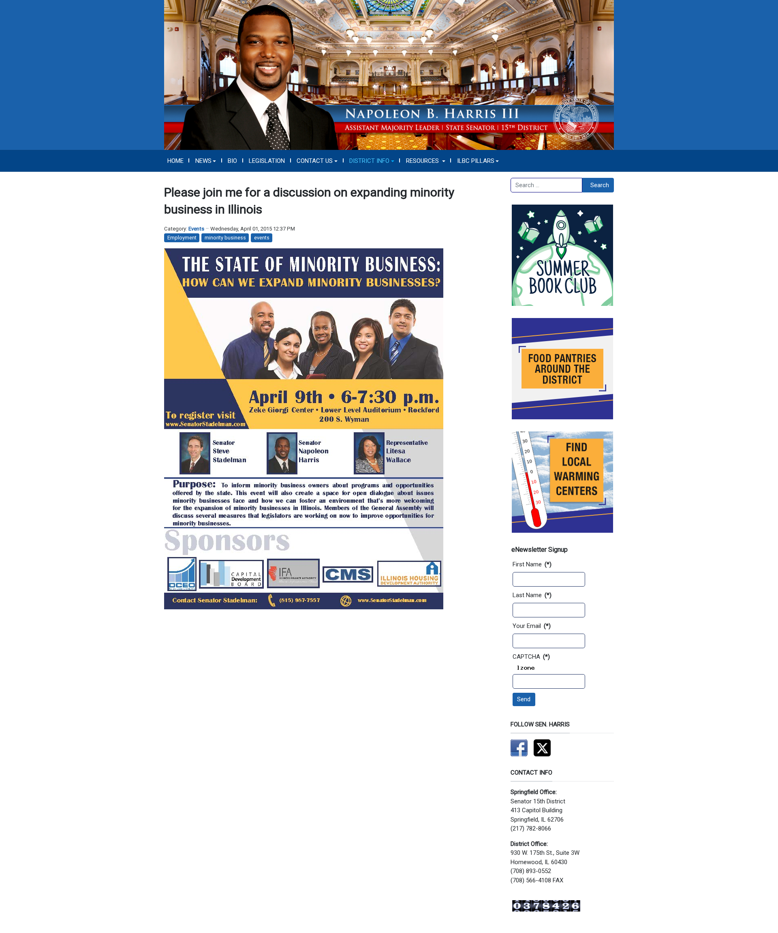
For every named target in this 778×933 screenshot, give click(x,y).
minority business (225, 238)
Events (196, 229)
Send (523, 699)
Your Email (532, 626)
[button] (205, 161)
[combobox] (546, 185)
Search (599, 185)
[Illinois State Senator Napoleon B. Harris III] (389, 74)
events (261, 238)
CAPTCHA (531, 656)
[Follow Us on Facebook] (519, 747)
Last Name (532, 595)
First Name (532, 564)
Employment (182, 238)
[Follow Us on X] (542, 747)
